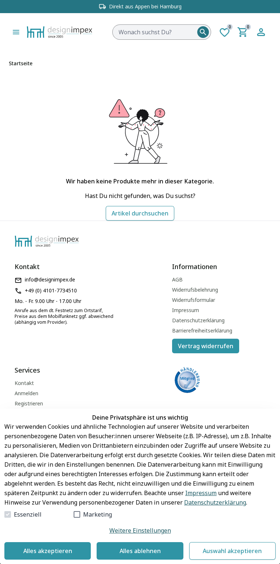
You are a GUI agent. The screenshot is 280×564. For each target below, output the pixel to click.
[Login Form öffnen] (261, 32)
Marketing (97, 514)
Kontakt (24, 383)
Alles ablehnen (140, 551)
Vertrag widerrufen (205, 346)
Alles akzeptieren (47, 551)
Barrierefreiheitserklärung (202, 330)
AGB (177, 279)
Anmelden (26, 393)
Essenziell (28, 514)
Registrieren (29, 403)
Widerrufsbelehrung (195, 289)
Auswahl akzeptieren (232, 551)
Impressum (201, 493)
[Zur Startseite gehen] (76, 32)
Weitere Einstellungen (140, 530)
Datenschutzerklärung (215, 502)
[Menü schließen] (16, 32)
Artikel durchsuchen (140, 213)
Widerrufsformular (193, 299)
